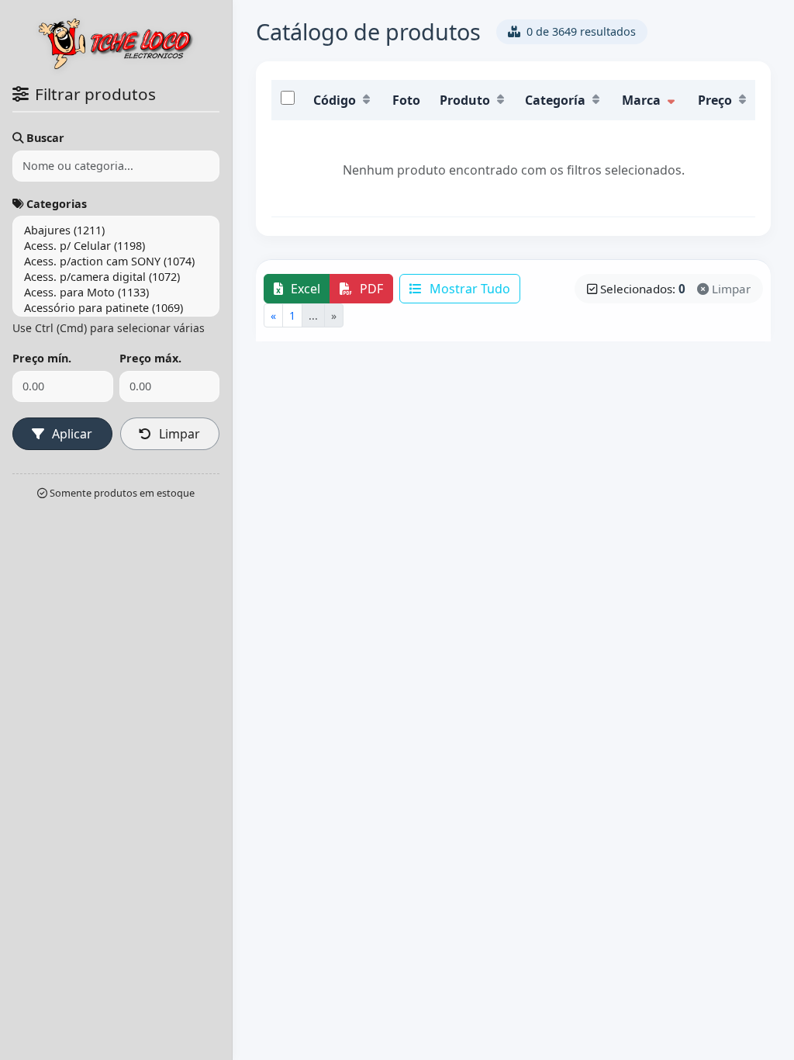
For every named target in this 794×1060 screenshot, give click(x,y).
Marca (641, 100)
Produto (465, 100)
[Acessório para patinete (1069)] (115, 308)
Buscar (45, 137)
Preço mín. (41, 358)
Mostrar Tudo (468, 288)
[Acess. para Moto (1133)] (115, 292)
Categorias (56, 203)
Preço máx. (150, 358)
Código (334, 100)
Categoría (555, 100)
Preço (715, 100)
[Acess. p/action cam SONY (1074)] (115, 261)
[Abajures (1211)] (115, 230)
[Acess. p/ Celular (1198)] (115, 246)
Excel (304, 288)
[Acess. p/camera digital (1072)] (115, 277)
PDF (370, 288)
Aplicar (70, 433)
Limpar (178, 433)
